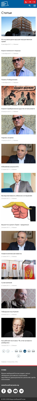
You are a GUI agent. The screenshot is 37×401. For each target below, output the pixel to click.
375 (20, 351)
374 (16, 351)
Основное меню (34, 7)
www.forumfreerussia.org (10, 385)
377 (29, 351)
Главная (3, 362)
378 (33, 351)
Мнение (16, 44)
